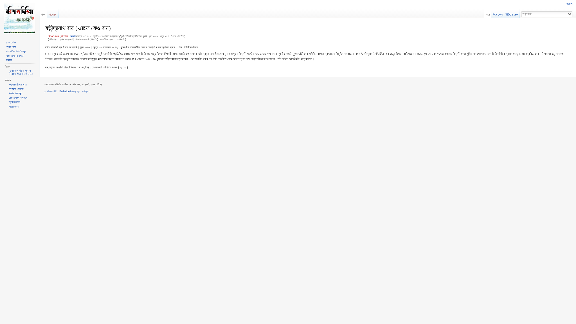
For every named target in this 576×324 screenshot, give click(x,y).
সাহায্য (9, 60)
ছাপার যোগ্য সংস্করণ (18, 97)
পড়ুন (488, 14)
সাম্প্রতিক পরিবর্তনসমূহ (16, 51)
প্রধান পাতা (11, 47)
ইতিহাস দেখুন (512, 14)
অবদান (73, 36)
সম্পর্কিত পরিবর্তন (16, 89)
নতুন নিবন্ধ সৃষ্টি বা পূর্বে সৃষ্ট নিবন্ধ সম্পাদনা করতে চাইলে (21, 72)
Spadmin (53, 36)
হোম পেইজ (11, 42)
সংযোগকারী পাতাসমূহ (18, 84)
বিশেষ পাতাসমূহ (15, 93)
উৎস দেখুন (498, 14)
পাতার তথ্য (13, 106)
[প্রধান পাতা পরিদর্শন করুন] (20, 18)
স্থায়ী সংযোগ (14, 102)
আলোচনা (64, 36)
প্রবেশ (569, 3)
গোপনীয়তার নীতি (50, 91)
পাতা (43, 14)
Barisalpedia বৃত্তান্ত (69, 91)
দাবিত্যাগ (85, 91)
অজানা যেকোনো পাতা (15, 55)
